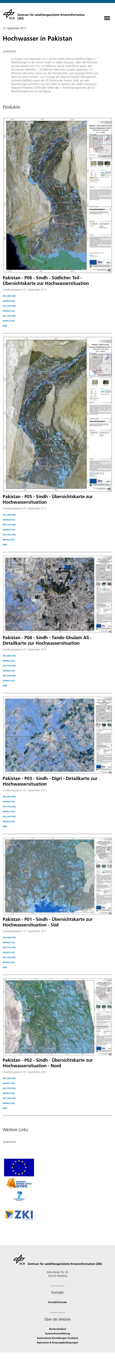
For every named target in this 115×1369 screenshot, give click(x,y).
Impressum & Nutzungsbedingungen (57, 1342)
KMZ (5, 325)
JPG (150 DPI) (9, 306)
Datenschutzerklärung (57, 1333)
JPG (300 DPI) (9, 296)
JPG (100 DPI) (9, 316)
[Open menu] (107, 17)
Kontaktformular (57, 1302)
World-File (9, 301)
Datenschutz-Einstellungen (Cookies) (57, 1338)
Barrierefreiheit (57, 1328)
